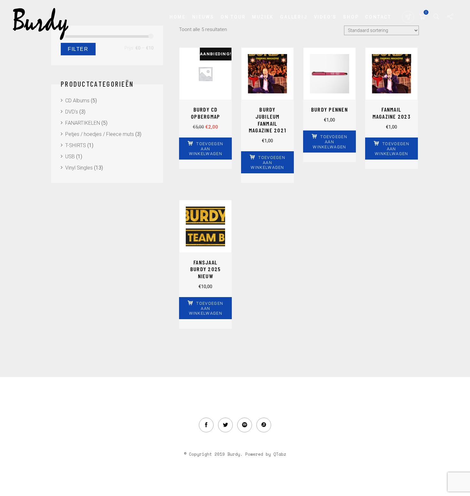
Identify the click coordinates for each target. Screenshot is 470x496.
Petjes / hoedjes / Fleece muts (99, 134)
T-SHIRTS (75, 145)
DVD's (71, 112)
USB (70, 157)
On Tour (233, 17)
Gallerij (293, 17)
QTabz (279, 454)
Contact (378, 17)
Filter (78, 49)
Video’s (325, 17)
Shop (351, 17)
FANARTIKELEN (82, 123)
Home (177, 17)
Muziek (263, 17)
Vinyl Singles (79, 168)
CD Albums (77, 101)
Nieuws (203, 17)
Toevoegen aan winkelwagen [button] (206, 148)
